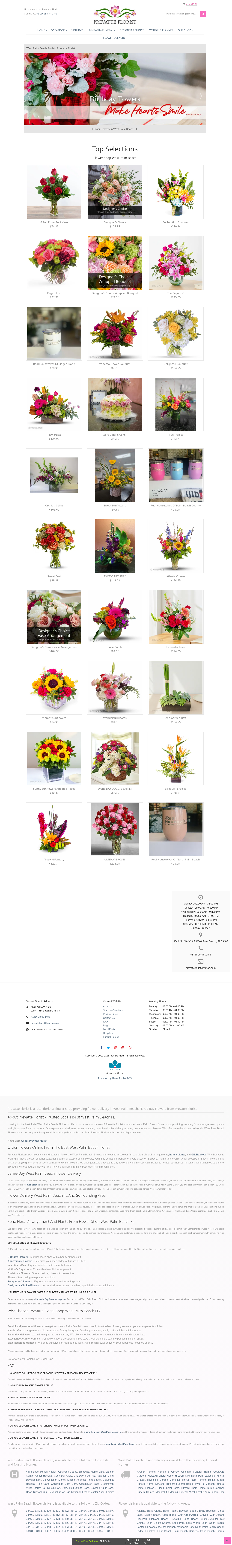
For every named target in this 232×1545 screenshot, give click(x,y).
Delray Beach (152, 1499)
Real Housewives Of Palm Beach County (176, 490)
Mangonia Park (185, 1511)
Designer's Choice (132, 30)
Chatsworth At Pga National (90, 1460)
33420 (47, 1495)
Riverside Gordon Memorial (163, 1464)
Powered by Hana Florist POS (115, 1063)
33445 (29, 1511)
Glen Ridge (169, 1499)
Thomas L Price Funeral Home (162, 1472)
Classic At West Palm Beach (84, 1464)
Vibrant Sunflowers (54, 702)
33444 (109, 1507)
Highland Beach (159, 1503)
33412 (56, 1499)
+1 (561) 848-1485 (46, 13)
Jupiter (204, 1503)
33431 (29, 1515)
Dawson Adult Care (102, 1472)
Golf (180, 1499)
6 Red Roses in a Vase (54, 207)
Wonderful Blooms (115, 702)
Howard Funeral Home (161, 1460)
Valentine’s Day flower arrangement (50, 1284)
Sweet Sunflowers (115, 490)
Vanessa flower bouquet (114, 348)
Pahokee (150, 1515)
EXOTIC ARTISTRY (115, 561)
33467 (100, 1503)
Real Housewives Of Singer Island (54, 348)
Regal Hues (54, 277)
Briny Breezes (207, 1495)
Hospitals (108, 1017)
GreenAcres (191, 1499)
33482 (56, 1511)
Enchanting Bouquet (176, 207)
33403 (73, 1495)
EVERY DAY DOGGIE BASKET (115, 773)
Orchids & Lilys (54, 490)
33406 (100, 1495)
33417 (100, 1499)
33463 (91, 1503)
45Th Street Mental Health (41, 1456)
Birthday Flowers (18, 1241)
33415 (82, 1499)
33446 (38, 1511)
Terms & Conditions (113, 994)
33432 (65, 1515)
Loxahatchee (154, 1511)
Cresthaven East (89, 1468)
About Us (108, 991)
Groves (204, 1499)
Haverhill (142, 1503)
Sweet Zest (54, 561)
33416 (91, 1499)
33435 (56, 1507)
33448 (47, 1511)
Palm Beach (164, 1515)
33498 (82, 1511)
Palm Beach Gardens (186, 1515)
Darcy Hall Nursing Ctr (47, 1472)
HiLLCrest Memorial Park (189, 1460)
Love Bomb (115, 631)
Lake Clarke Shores (158, 1507)
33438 (91, 1515)
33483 (65, 1511)
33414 (73, 1499)
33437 (73, 1507)
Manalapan (169, 1511)
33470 (109, 1515)
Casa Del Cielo (63, 1460)
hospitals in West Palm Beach (120, 1428)
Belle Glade (154, 1495)
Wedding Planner (161, 30)
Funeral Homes (111, 1021)
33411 (47, 1499)
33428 (109, 1511)
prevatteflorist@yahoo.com (45, 1007)
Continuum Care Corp (64, 1468)
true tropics (175, 419)
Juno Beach (191, 1503)
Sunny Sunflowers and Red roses (54, 773)
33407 (109, 1495)
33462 (82, 1503)
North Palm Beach (205, 1511)
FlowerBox (54, 419)
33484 (73, 1511)
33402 (65, 1495)
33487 (47, 1515)
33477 (47, 1503)
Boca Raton (170, 1495)
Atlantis (141, 1495)
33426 (47, 1507)
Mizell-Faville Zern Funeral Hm (206, 1476)
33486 (56, 1515)
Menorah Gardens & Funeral (172, 1476)
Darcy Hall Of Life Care (75, 1472)
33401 (56, 1495)
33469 (38, 1503)
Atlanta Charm (175, 561)
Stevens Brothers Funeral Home (174, 1468)
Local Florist (109, 1013)
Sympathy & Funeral (20, 1266)
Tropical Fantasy (54, 844)
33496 (100, 1511)
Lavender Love (175, 631)
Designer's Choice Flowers (24, 1270)
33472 (82, 1507)
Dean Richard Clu (36, 1476)
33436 (65, 1507)
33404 (82, 1495)
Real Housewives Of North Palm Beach (175, 844)
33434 (38, 1515)
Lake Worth (193, 1507)
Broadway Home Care (91, 1456)
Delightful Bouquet (175, 348)
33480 (109, 1503)
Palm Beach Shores (212, 1515)
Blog (105, 1010)
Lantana (141, 1511)
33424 (29, 1507)
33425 (38, 1507)
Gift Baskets (198, 1139)
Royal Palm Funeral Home (198, 1464)
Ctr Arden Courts (67, 1456)
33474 (100, 1507)
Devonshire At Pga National (64, 1476)
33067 (73, 1515)
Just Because (33, 1169)
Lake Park (178, 1507)
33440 (100, 1515)
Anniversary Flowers (20, 1245)
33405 (91, 1495)
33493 (82, 1515)
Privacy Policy (110, 998)
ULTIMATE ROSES (114, 844)
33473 (91, 1507)
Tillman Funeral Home (193, 1472)
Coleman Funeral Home (196, 1456)
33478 (56, 1503)
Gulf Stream (217, 1499)
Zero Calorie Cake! (114, 419)
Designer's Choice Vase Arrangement (54, 631)
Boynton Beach (188, 1495)
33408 (29, 1499)
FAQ (105, 1006)
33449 (109, 1499)
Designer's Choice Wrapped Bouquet (115, 277)
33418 (38, 1495)
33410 (29, 1495)
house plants (177, 1139)
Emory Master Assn (93, 1476)
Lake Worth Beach (213, 1507)
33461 (73, 1503)
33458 (29, 1503)
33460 (65, 1503)
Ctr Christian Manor (54, 1464)
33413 (64, 1499)
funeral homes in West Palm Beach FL (102, 1416)
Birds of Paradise (175, 773)
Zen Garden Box (175, 702)
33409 (38, 1499)
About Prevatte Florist (34, 1125)
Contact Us (109, 1002)
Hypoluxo (176, 1503)
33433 (91, 1511)
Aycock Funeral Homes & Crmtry (158, 1456)
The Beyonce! (175, 277)
